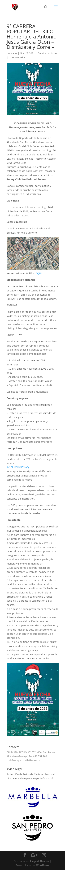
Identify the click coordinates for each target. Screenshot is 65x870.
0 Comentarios (17, 57)
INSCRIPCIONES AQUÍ (19, 467)
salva (14, 53)
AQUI (39, 273)
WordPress (42, 865)
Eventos (41, 53)
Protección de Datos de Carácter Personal (31, 774)
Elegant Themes (39, 861)
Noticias (52, 53)
